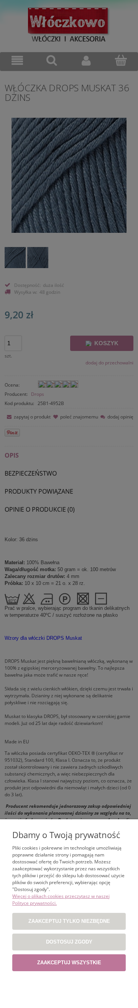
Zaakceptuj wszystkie (69, 962)
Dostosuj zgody (69, 942)
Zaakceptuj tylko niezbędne (69, 921)
